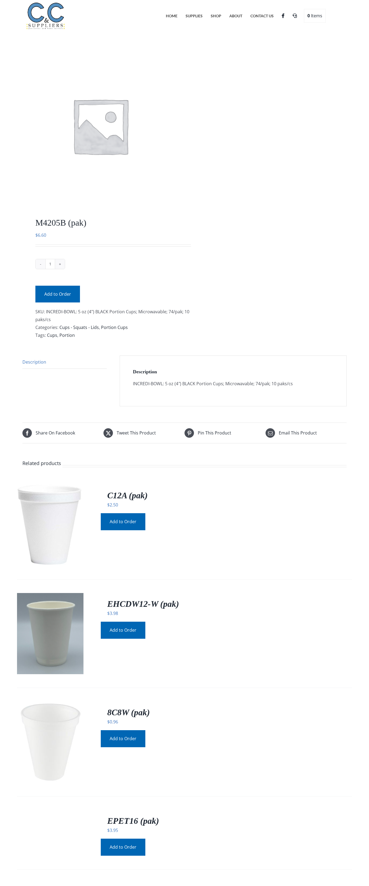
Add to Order (57, 294)
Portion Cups (114, 327)
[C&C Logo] (46, 3)
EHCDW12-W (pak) (143, 604)
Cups (52, 335)
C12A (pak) (127, 495)
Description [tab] (34, 362)
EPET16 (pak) (133, 821)
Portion (67, 335)
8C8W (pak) (128, 712)
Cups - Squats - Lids (79, 327)
